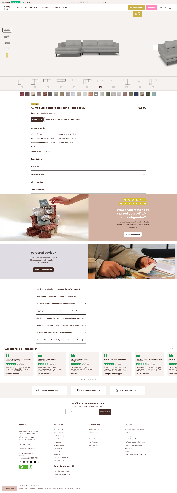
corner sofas (58, 433)
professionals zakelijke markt (135, 442)
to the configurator (133, 234)
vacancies (128, 448)
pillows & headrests (61, 457)
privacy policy (69, 488)
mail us (21, 456)
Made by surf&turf (30, 488)
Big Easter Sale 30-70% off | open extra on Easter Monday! (88, 2)
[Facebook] (24, 462)
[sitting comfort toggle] (143, 174)
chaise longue (59, 445)
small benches (59, 460)
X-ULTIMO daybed (60, 436)
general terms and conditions (135, 454)
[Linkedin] (31, 462)
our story (128, 436)
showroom (152, 7)
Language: (33, 485)
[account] (167, 7)
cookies (78, 488)
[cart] (171, 7)
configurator (93, 442)
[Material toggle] (143, 166)
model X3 (34, 104)
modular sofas (31, 7)
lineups (45, 7)
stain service (93, 445)
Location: (22, 485)
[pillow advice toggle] (143, 182)
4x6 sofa (40, 488)
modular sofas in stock (62, 471)
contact (127, 433)
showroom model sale (62, 474)
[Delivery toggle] (143, 189)
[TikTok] (38, 462)
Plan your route (24, 444)
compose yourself (59, 7)
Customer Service (95, 430)
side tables (58, 448)
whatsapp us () (28, 458)
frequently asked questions (134, 430)
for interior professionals (133, 439)
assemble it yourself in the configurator (63, 119)
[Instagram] (20, 462)
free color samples (136, 7)
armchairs (57, 451)
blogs (127, 451)
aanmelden (105, 412)
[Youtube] (35, 462)
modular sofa (43, 263)
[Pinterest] (27, 462)
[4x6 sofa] (7, 7)
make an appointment (43, 270)
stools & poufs (59, 454)
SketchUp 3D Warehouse (133, 445)
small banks (58, 439)
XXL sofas (57, 442)
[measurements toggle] (143, 128)
